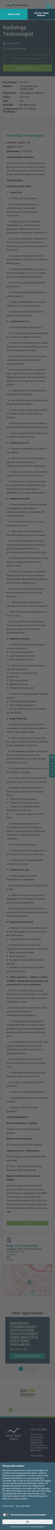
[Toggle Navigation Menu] (47, 4)
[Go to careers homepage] (17, 4)
